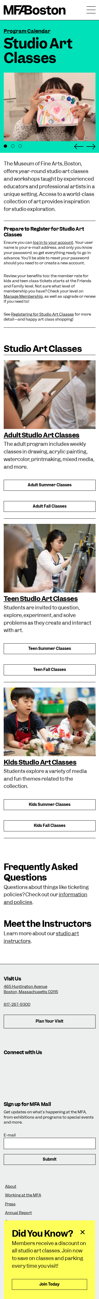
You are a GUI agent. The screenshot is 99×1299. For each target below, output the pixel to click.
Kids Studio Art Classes (40, 762)
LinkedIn (68, 1065)
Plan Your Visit (49, 1021)
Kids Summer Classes (49, 804)
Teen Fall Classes (49, 669)
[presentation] (50, 394)
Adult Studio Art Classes (41, 435)
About (10, 1186)
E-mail (10, 1135)
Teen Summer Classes (49, 648)
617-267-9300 (17, 1004)
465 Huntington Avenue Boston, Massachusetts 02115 (31, 989)
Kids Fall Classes (49, 825)
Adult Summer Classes (50, 485)
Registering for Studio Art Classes (42, 314)
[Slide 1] (5, 146)
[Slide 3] (20, 146)
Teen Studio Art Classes (41, 598)
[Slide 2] (13, 146)
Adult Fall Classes (50, 506)
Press (10, 1204)
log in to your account (53, 242)
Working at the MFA (23, 1195)
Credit (10, 134)
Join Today (49, 1284)
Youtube (82, 1065)
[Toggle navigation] (91, 10)
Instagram (10, 1065)
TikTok (39, 1065)
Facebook (24, 1065)
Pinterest (10, 1079)
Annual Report (18, 1212)
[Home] (35, 10)
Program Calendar (27, 31)
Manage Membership (23, 296)
